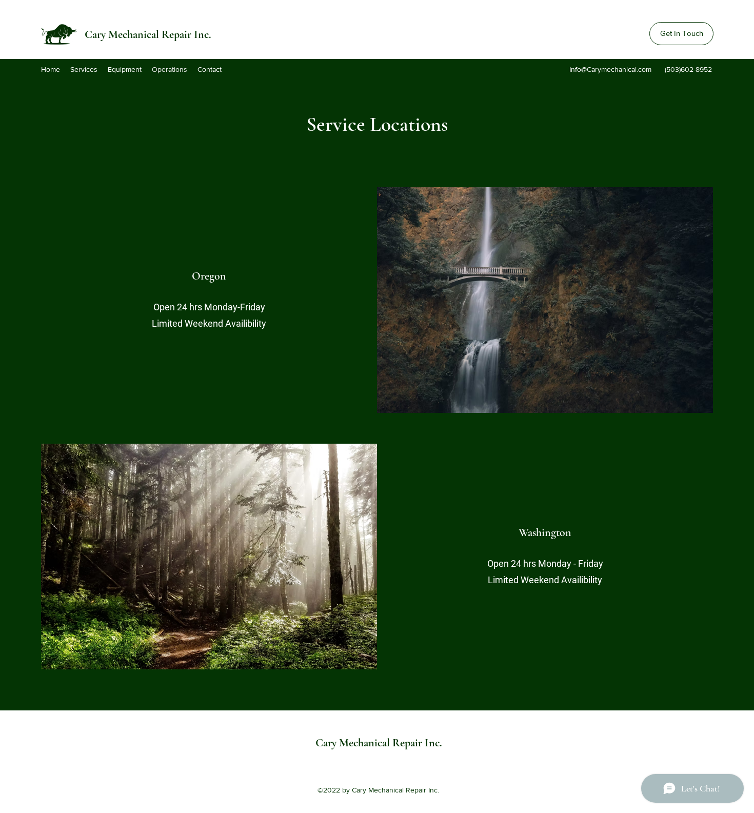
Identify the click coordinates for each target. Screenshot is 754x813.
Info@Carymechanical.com (610, 69)
